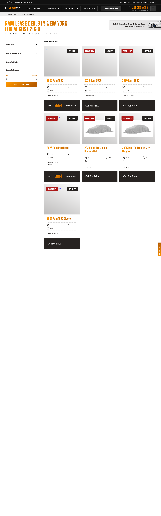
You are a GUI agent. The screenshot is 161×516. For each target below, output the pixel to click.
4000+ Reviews (27, 2)
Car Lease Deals (15, 14)
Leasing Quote (159, 249)
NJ (12, 8)
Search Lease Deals (111, 8)
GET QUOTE (72, 51)
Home (7, 14)
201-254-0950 (140, 7)
